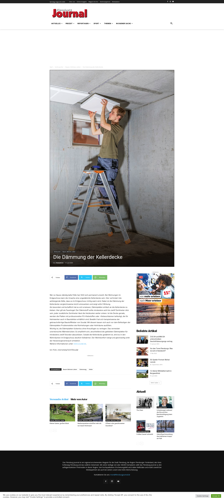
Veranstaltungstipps (143, 407)
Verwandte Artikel (59, 399)
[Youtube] (173, 1)
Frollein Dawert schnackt (144, 434)
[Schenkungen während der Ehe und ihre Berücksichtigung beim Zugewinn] (165, 402)
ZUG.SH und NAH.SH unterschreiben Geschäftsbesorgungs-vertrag (161, 339)
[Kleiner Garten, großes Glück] (62, 412)
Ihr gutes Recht (162, 407)
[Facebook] (167, 1)
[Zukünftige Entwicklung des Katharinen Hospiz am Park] (165, 426)
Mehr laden (154, 383)
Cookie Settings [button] (202, 496)
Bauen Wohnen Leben (70, 369)
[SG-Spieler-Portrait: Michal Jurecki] (142, 363)
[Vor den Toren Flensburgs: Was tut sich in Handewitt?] (142, 351)
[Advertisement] (134, 13)
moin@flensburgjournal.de (120, 475)
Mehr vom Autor (79, 399)
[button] (171, 23)
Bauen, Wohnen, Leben (73, 67)
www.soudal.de (80, 344)
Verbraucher (59, 67)
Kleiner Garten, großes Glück (59, 423)
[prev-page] (51, 430)
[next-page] (54, 430)
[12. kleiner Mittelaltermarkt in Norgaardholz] (142, 374)
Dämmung (83, 369)
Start (51, 67)
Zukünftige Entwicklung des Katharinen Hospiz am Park (165, 436)
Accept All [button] (216, 496)
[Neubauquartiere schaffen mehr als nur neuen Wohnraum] (90, 412)
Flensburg (160, 431)
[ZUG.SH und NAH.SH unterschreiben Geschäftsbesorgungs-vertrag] (142, 340)
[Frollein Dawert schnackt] (145, 426)
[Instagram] (170, 1)
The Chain (139, 410)
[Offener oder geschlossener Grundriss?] (118, 412)
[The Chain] (145, 402)
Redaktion (59, 263)
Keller (91, 369)
